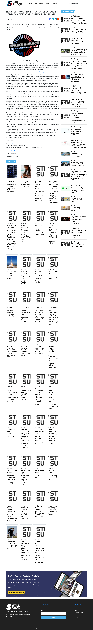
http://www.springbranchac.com (20, 151)
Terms (77, 610)
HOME (30, 3)
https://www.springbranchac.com (45, 72)
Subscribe (53, 618)
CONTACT (54, 3)
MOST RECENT (39, 3)
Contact (77, 617)
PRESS (47, 3)
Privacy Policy (79, 613)
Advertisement (79, 615)
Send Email (13, 144)
